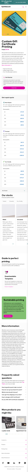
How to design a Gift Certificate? (11, 397)
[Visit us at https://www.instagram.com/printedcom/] (25, 463)
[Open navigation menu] (26, 7)
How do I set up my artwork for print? (12, 389)
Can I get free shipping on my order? (12, 394)
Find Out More (8, 316)
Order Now (14, 87)
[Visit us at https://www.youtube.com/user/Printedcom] (8, 463)
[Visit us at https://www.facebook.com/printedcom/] (2, 463)
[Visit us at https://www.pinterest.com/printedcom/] (19, 463)
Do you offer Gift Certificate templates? (13, 399)
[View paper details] (13, 244)
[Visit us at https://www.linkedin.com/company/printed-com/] (14, 463)
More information (6, 65)
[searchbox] (23, 7)
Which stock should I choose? (10, 392)
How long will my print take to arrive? (12, 387)
